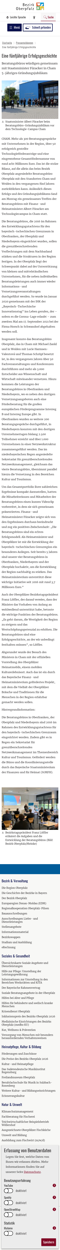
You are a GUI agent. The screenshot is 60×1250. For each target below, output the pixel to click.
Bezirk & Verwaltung (15, 880)
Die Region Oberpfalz (15, 887)
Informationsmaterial (15, 932)
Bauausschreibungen (14, 913)
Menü (17, 27)
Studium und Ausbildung (17, 942)
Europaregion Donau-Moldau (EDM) (24, 903)
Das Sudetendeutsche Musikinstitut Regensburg (23, 1071)
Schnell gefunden (41, 27)
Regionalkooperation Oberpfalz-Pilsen (25, 908)
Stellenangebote (11, 926)
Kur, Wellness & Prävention (19, 1030)
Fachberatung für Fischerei (18, 1116)
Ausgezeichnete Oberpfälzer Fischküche (26, 1130)
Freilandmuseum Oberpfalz (18, 1077)
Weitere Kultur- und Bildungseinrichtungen (29, 1090)
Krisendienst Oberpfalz (16, 1011)
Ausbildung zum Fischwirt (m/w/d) (23, 1140)
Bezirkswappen (11, 937)
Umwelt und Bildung (14, 1135)
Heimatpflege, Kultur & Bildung (21, 1046)
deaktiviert (21, 1190)
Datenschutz (32, 1172)
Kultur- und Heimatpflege (18, 1064)
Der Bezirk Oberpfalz (14, 898)
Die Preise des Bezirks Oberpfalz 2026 (25, 1058)
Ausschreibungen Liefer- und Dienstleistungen (20, 920)
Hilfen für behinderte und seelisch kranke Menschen (27, 1005)
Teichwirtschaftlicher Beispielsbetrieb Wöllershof (25, 1123)
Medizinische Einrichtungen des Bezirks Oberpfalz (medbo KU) (26, 1023)
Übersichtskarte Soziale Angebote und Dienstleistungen (25, 964)
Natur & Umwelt (12, 1104)
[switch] (8, 1190)
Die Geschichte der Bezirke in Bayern (24, 893)
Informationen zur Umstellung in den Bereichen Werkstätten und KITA (25, 981)
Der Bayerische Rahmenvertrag (21, 987)
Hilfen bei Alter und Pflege (18, 998)
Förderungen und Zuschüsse (19, 1053)
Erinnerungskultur (13, 1095)
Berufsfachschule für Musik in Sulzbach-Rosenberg (27, 1084)
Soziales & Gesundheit (16, 955)
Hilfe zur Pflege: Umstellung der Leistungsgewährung (21, 973)
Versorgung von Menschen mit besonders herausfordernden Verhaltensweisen (27, 1036)
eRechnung (9, 947)
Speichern (48, 1242)
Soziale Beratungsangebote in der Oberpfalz (28, 993)
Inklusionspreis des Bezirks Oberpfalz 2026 (28, 1016)
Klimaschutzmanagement (17, 1111)
